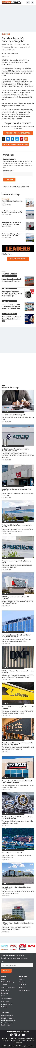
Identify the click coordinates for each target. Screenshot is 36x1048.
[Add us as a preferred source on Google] (26, 139)
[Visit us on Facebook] (11, 1034)
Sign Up (6, 970)
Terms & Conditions (10, 1040)
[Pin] (21, 139)
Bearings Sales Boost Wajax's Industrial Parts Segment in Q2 (12, 294)
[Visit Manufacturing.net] (13, 949)
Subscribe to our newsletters (18, 133)
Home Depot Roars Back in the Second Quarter (11, 280)
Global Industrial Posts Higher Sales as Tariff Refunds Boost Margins (17, 743)
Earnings (6, 34)
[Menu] (32, 2)
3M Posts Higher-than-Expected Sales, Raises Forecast (17, 924)
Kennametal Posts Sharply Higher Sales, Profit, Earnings (18, 707)
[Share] (8, 139)
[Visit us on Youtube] (23, 1034)
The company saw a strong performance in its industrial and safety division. (16, 928)
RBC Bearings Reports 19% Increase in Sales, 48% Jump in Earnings (17, 817)
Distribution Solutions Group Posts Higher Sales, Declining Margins (16, 636)
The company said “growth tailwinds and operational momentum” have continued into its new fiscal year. (18, 455)
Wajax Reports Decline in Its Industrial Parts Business (11, 223)
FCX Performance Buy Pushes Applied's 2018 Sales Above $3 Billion (11, 306)
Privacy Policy (30, 1038)
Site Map (19, 1042)
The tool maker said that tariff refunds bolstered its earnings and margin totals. (18, 892)
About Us (4, 1038)
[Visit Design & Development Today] (4, 946)
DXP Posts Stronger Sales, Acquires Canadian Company (17, 672)
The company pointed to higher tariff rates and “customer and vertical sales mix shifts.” (16, 640)
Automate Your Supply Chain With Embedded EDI (11, 319)
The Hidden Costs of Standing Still (13, 415)
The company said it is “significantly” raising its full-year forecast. (17, 856)
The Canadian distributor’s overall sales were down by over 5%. (18, 494)
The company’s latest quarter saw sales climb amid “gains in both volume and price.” (18, 748)
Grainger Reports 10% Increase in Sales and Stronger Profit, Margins (17, 782)
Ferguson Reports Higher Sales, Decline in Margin (16, 562)
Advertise (21, 1038)
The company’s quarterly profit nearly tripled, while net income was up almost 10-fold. (17, 712)
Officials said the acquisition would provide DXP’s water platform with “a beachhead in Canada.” (17, 676)
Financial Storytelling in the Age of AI (12, 202)
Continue (9, 179)
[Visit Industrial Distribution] (4, 949)
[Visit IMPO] (31, 946)
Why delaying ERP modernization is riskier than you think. (18, 418)
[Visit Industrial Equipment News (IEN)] (22, 946)
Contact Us (12, 1038)
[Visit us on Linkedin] (15, 1034)
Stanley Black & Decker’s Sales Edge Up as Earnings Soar (16, 888)
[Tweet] (17, 139)
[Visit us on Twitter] (19, 1034)
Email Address (8, 170)
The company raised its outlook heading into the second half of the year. (17, 566)
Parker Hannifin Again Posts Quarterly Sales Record (11, 235)
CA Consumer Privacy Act (26, 1040)
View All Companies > (18, 259)
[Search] (28, 2)
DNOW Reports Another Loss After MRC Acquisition (15, 598)
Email (2, 962)
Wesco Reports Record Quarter (12, 853)
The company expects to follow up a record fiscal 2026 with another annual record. (17, 530)
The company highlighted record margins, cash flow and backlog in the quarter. (18, 822)
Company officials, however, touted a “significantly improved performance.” (17, 602)
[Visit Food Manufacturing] (13, 946)
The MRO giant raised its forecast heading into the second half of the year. (18, 786)
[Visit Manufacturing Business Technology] (22, 949)
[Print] (3, 139)
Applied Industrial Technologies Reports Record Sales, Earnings (12, 211)
